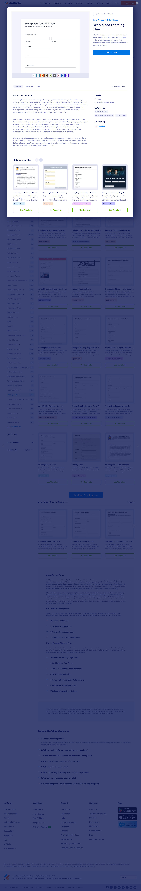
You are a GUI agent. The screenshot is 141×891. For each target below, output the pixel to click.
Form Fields (29, 86)
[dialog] (70, 445)
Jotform (102, 126)
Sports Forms (48, 204)
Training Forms (112, 20)
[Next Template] (137, 445)
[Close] (137, 3)
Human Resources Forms (81, 204)
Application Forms (101, 111)
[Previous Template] (3, 445)
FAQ (38, 86)
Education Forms (108, 204)
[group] (26, 190)
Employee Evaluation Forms (104, 115)
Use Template (112, 52)
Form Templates (99, 20)
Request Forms (19, 204)
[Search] (95, 14)
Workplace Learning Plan (108, 27)
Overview (18, 86)
